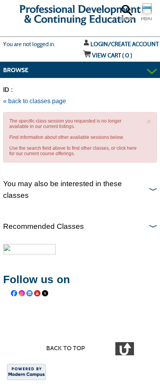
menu (146, 19)
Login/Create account (124, 44)
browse (15, 70)
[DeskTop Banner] (32, 17)
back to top (65, 348)
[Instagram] (22, 293)
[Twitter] (45, 293)
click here (127, 148)
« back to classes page (34, 101)
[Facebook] (14, 293)
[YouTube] (37, 293)
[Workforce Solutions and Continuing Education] (84, 319)
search (127, 19)
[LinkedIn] (29, 293)
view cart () (112, 55)
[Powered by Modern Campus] (26, 371)
